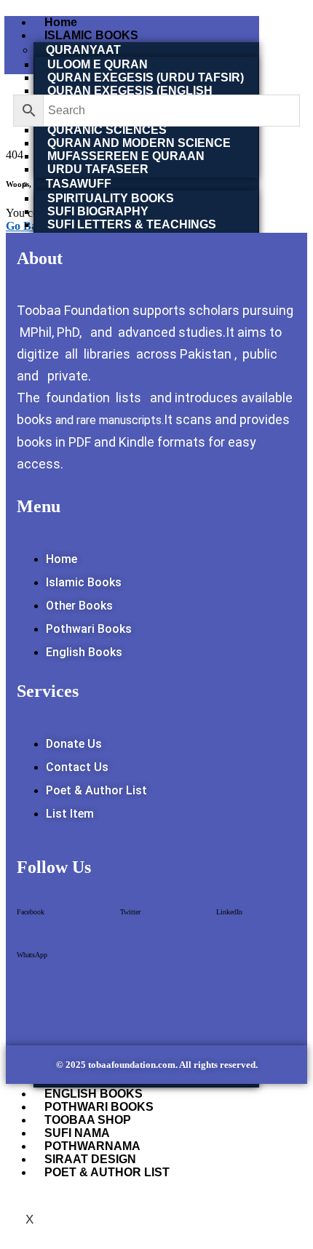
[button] (30, 917)
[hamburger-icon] (292, 22)
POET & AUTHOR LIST (107, 1172)
